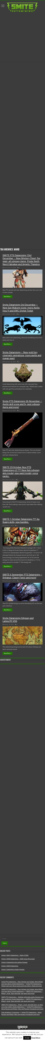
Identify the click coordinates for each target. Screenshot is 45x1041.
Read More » (7, 296)
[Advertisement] (22, 37)
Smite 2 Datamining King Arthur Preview (14, 962)
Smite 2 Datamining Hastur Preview (12, 969)
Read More (35, 1038)
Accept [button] (27, 1038)
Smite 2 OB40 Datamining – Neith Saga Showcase (18, 959)
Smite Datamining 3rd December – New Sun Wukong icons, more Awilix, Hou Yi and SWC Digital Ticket (21, 307)
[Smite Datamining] (22, 7)
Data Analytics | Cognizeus (10, 1012)
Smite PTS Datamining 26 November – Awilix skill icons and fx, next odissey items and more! (22, 404)
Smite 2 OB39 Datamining (9, 966)
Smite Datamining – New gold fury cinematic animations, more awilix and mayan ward (22, 355)
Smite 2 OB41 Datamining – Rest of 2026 (14, 955)
